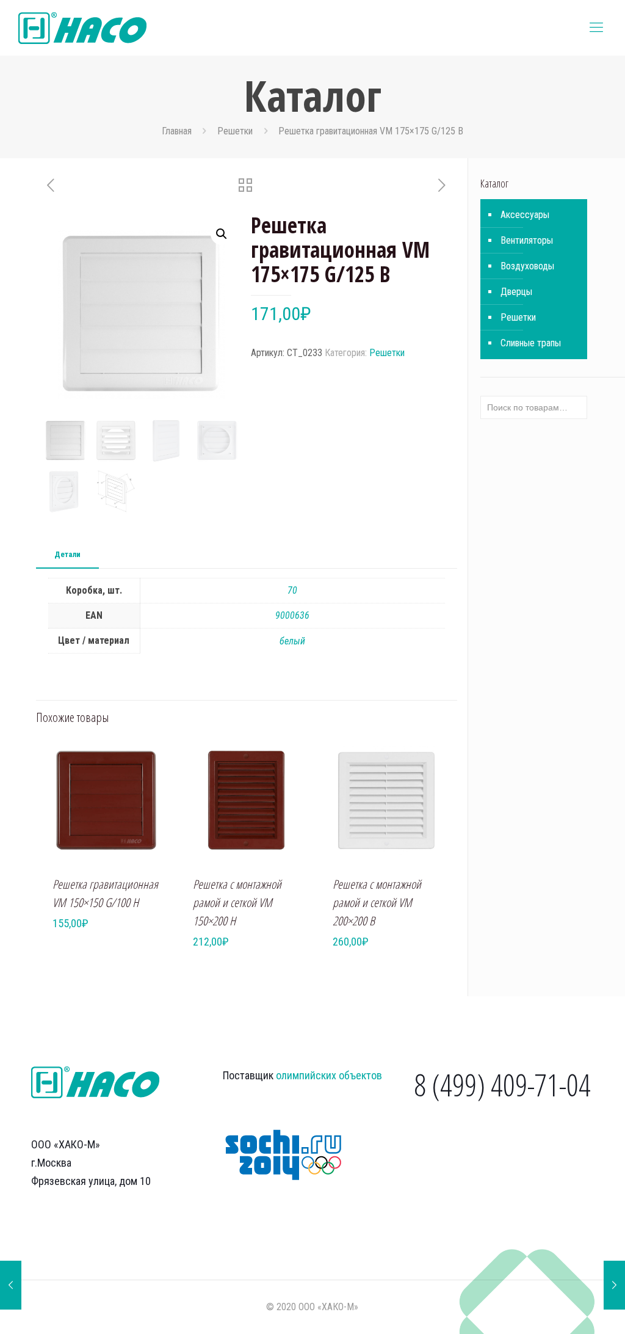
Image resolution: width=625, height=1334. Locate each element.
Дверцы (516, 291)
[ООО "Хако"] (82, 27)
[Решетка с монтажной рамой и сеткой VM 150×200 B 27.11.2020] (10, 1285)
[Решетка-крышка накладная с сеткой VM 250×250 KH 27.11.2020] (614, 1285)
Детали (67, 554)
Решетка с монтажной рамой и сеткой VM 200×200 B (377, 902)
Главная (177, 131)
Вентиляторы (526, 240)
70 (292, 590)
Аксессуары (524, 215)
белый (292, 641)
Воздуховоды (527, 266)
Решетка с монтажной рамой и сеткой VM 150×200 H (237, 902)
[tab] (67, 555)
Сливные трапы (530, 343)
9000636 (292, 615)
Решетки (235, 131)
